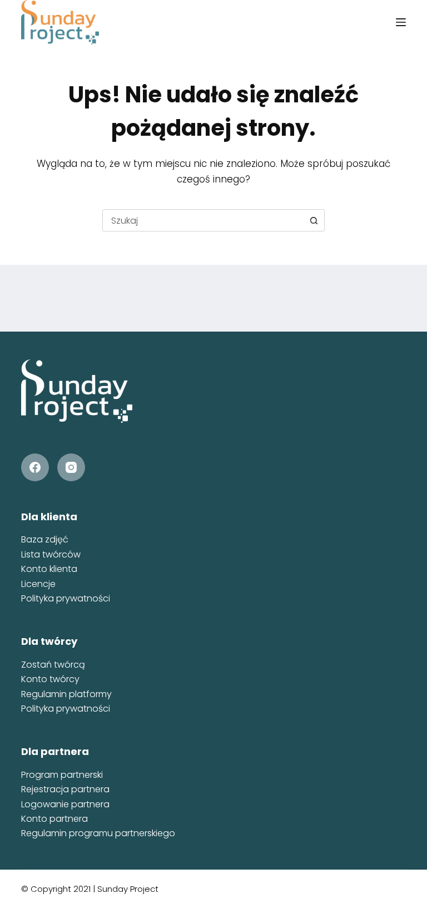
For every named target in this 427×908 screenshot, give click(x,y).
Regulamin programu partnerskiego (98, 833)
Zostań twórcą (53, 664)
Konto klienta (49, 568)
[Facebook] (35, 467)
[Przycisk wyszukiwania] (313, 220)
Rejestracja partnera (65, 789)
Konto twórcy (50, 679)
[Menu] (401, 22)
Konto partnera (54, 818)
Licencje (38, 584)
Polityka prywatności (65, 598)
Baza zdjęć (44, 539)
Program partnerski (62, 774)
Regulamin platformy (66, 694)
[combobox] (203, 220)
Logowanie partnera (65, 804)
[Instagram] (71, 467)
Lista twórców (51, 554)
